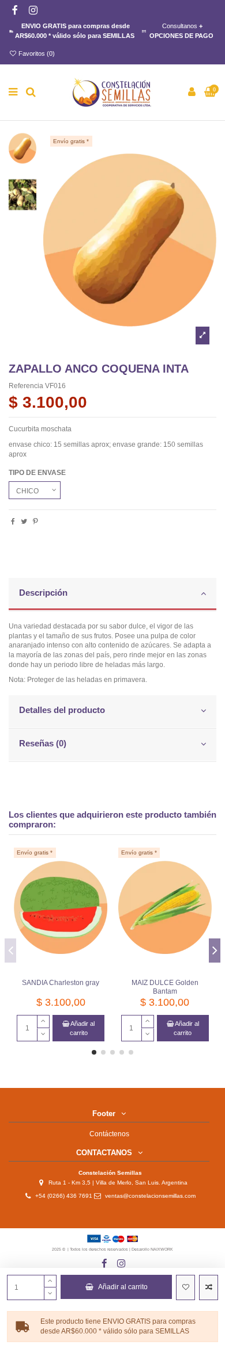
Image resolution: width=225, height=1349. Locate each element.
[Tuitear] (24, 522)
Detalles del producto (62, 710)
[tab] (112, 594)
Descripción (43, 592)
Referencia (26, 386)
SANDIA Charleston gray (60, 983)
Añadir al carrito (123, 1287)
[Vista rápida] (99, 901)
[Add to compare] (208, 1287)
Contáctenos (109, 1134)
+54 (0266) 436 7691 (63, 1196)
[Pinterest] (35, 522)
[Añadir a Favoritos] (185, 1287)
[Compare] (99, 882)
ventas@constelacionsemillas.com (153, 1196)
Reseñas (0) (42, 743)
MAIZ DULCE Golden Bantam (165, 987)
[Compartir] (13, 522)
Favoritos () (36, 53)
